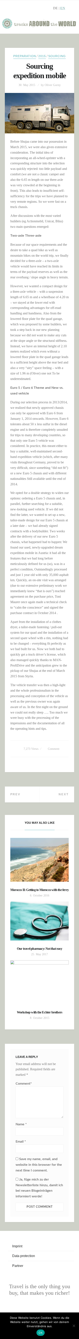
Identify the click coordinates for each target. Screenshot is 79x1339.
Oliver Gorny (53, 85)
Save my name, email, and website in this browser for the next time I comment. (39, 1164)
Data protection (23, 1256)
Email (21, 1141)
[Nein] (74, 1326)
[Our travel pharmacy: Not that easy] (39, 921)
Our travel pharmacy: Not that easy (39, 948)
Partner (17, 1266)
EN (62, 8)
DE (55, 8)
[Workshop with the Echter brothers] (39, 982)
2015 (42, 56)
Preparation (24, 56)
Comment (53, 748)
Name (21, 1124)
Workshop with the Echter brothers (39, 1012)
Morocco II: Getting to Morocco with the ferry (39, 890)
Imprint (17, 1246)
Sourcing (57, 56)
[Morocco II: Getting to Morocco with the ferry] (39, 860)
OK (41, 1332)
